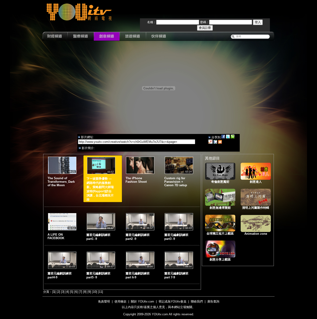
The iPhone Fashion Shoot (136, 179)
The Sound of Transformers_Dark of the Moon (61, 181)
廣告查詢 (213, 301)
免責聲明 (104, 301)
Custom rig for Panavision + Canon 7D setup (175, 181)
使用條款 (120, 301)
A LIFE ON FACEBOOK (56, 236)
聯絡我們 (197, 301)
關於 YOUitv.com (142, 301)
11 (100, 291)
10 (94, 291)
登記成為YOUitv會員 (172, 301)
